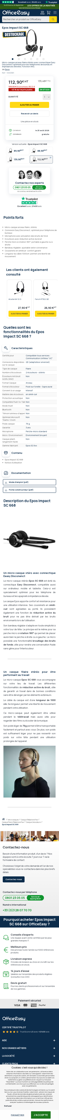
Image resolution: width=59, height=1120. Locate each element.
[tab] (29, 217)
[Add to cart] (19, 314)
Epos (7, 69)
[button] (14, 60)
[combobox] (29, 19)
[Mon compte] (42, 13)
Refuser (8, 1106)
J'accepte (41, 1115)
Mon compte (42, 13)
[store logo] (16, 13)
